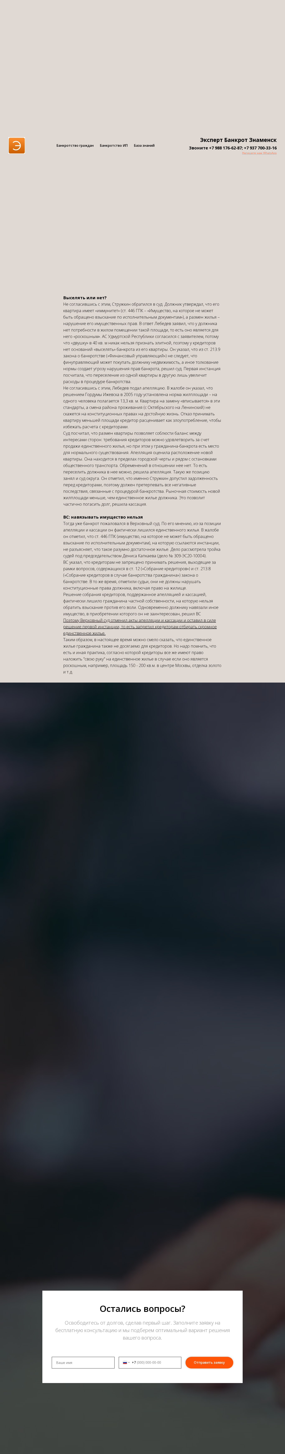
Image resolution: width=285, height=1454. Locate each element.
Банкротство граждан (75, 145)
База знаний (144, 145)
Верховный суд (144, 523)
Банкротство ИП (114, 145)
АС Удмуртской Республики (128, 336)
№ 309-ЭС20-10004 (186, 556)
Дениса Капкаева (139, 556)
